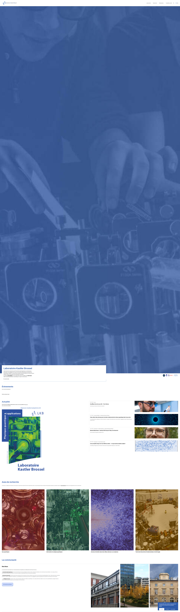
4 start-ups (29, 375)
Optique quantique (101, 428)
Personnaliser (173, 609)
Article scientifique (97, 415)
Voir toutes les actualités (6, 405)
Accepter (161, 609)
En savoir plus (6, 378)
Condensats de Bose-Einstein (104, 415)
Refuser (167, 609)
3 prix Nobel (9, 375)
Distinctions (96, 428)
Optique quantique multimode (108, 428)
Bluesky (26, 404)
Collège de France (6, 578)
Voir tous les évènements (6, 389)
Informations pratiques (7, 584)
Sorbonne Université (6, 575)
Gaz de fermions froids (101, 441)
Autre (95, 402)
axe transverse (63, 485)
